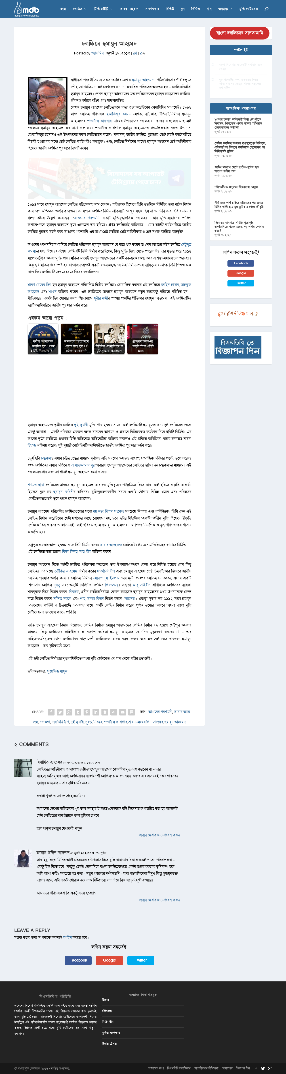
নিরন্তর (73, 591)
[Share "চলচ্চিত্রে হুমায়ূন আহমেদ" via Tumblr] (78, 712)
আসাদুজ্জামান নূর (82, 465)
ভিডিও (195, 9)
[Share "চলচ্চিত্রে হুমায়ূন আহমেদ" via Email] (122, 712)
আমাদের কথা (156, 1068)
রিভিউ (170, 9)
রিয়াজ (32, 445)
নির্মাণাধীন (108, 1022)
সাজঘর (130, 598)
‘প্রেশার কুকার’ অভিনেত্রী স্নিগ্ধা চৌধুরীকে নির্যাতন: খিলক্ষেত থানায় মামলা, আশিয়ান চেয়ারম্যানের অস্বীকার (238, 123)
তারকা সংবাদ (129, 9)
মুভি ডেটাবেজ (248, 9)
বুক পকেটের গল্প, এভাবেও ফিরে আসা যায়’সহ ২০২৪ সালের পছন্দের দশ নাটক (240, 84)
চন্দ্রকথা (46, 458)
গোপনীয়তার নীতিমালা (206, 1068)
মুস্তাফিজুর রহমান (119, 114)
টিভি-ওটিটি (101, 9)
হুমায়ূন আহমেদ (143, 80)
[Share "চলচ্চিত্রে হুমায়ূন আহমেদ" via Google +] (69, 712)
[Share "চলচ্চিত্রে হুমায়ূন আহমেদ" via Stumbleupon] (113, 712)
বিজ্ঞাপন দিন (243, 1068)
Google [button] (109, 960)
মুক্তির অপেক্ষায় (111, 1033)
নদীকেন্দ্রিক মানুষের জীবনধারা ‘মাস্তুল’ (236, 187)
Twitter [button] (141, 960)
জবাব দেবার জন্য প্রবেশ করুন (159, 835)
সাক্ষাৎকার (152, 9)
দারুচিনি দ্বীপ (106, 571)
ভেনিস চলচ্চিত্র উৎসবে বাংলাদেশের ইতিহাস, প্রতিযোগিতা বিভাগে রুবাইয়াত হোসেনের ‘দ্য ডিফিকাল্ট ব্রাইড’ (240, 147)
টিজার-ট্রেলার (109, 1044)
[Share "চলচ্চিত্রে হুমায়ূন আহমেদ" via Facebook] (51, 712)
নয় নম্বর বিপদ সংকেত (108, 511)
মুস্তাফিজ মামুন (57, 671)
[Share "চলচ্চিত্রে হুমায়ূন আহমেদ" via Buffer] (104, 712)
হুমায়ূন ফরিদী (62, 491)
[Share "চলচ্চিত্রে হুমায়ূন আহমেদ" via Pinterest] (86, 712)
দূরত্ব (58, 585)
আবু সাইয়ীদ (142, 585)
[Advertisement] (109, 390)
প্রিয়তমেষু (111, 585)
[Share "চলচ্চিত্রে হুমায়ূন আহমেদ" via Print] (131, 712)
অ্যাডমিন (97, 53)
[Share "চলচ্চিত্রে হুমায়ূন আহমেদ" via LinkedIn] (95, 712)
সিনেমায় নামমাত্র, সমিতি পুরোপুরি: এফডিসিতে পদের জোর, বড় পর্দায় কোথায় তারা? (239, 227)
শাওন (53, 291)
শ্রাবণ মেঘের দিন (39, 284)
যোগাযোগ (227, 1068)
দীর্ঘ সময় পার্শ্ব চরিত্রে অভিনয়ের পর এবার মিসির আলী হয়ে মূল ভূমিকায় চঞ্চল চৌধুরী (238, 205)
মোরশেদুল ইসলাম (106, 578)
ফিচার (105, 1000)
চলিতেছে (107, 1011)
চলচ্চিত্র (77, 9)
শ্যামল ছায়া (37, 484)
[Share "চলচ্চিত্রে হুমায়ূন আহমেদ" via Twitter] (60, 712)
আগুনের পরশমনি (86, 218)
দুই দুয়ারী (81, 424)
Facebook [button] (78, 960)
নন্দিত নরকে (62, 598)
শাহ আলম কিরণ (91, 598)
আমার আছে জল (111, 544)
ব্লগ (183, 9)
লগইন (67, 937)
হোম (63, 9)
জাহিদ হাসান (170, 284)
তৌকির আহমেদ (66, 571)
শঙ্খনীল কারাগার (99, 121)
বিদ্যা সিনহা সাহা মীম (76, 551)
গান (209, 9)
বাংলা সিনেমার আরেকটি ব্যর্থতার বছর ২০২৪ (240, 67)
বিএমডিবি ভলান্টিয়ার (179, 1068)
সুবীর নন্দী (101, 298)
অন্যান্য (223, 9)
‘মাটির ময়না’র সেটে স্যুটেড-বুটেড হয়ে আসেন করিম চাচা (236, 169)
